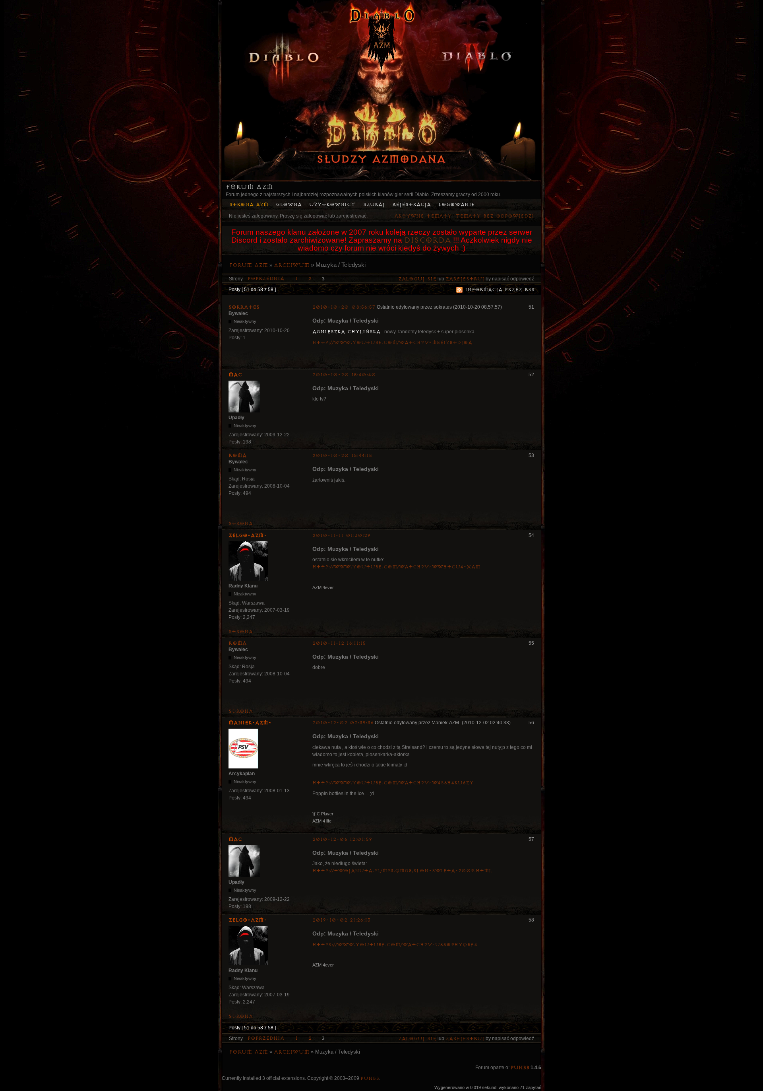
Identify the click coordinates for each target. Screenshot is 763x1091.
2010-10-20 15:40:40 (344, 375)
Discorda (427, 240)
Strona (241, 524)
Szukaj (374, 205)
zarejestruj (464, 279)
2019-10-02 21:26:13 (341, 920)
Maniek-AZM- (250, 723)
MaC (235, 374)
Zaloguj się (417, 279)
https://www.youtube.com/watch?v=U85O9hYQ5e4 (394, 945)
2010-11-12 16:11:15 (339, 643)
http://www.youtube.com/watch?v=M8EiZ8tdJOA (392, 343)
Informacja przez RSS (499, 290)
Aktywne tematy (423, 216)
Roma (238, 455)
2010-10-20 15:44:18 (342, 456)
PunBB (520, 1068)
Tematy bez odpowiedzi (495, 216)
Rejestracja (411, 205)
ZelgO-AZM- (248, 535)
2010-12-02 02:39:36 (343, 723)
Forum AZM (249, 187)
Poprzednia (266, 279)
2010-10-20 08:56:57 (344, 307)
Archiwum (291, 265)
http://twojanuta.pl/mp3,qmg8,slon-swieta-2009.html (402, 871)
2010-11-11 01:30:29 (341, 536)
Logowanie (456, 205)
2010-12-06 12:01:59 (342, 839)
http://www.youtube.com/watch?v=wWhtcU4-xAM (396, 567)
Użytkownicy (332, 205)
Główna (289, 205)
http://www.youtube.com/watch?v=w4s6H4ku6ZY (393, 783)
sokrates (244, 307)
